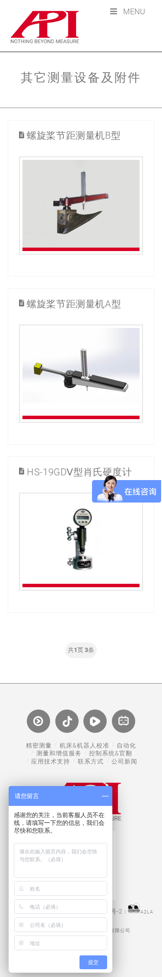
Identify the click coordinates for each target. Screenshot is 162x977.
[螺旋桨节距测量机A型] (81, 373)
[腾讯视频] (95, 721)
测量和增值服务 (59, 753)
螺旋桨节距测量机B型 (74, 135)
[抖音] (67, 721)
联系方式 (91, 761)
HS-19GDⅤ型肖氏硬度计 (79, 472)
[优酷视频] (38, 721)
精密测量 (39, 745)
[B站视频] (123, 721)
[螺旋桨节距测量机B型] (81, 205)
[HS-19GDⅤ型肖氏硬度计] (81, 541)
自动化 (126, 745)
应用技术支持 (50, 761)
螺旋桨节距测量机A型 (74, 304)
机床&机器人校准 (84, 745)
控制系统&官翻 (110, 753)
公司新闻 (124, 761)
